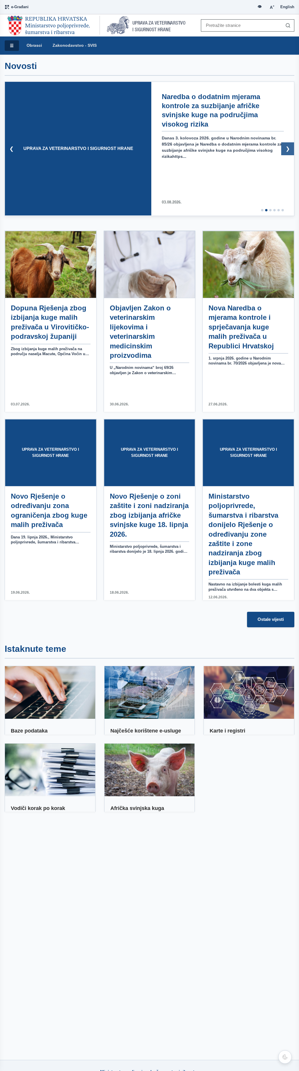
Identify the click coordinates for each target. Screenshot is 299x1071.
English (287, 7)
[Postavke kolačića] (285, 1057)
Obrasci (34, 45)
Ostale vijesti (271, 619)
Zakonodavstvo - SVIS (75, 45)
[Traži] (286, 25)
